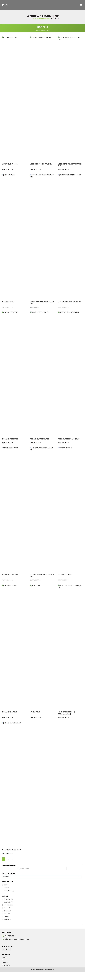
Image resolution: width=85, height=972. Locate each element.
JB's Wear (7, 911)
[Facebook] (3, 949)
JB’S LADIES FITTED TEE (10, 439)
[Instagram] (9, 949)
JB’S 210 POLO (35, 712)
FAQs (3, 960)
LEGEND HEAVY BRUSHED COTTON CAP (42, 302)
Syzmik (6, 917)
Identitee (7, 908)
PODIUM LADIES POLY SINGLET (68, 439)
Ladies (6, 888)
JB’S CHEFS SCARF (8, 301)
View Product (6, 169)
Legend (7, 914)
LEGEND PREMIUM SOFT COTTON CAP (69, 165)
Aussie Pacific (8, 899)
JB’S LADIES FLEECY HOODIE (11, 849)
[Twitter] (6, 949)
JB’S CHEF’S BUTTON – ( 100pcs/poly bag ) (66, 713)
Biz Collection (8, 902)
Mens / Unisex (9, 891)
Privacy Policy (6, 965)
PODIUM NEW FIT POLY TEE (39, 439)
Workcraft (7, 919)
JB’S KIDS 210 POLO (64, 574)
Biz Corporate (8, 905)
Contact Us (5, 962)
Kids (6, 885)
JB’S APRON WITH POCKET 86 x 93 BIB (42, 575)
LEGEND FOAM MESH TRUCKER (41, 164)
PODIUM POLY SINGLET (10, 574)
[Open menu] (81, 4)
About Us (4, 957)
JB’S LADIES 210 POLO (9, 712)
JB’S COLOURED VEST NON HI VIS (69, 301)
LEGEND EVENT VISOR (9, 164)
